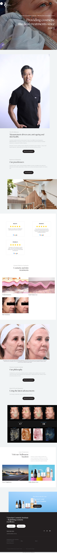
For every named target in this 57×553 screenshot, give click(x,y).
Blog (22, 541)
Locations (11, 526)
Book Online (21, 526)
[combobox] (56, 3)
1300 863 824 (10, 531)
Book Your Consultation (28, 151)
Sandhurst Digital (31, 548)
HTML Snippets (25, 552)
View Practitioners (28, 172)
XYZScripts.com (32, 552)
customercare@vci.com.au (12, 533)
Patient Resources (10, 543)
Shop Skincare (37, 506)
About (36, 541)
